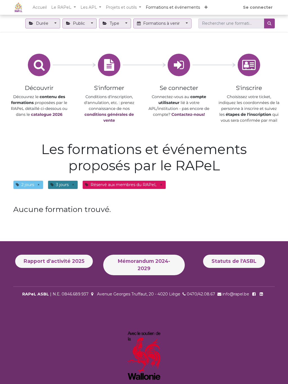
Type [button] (114, 23)
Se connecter (258, 7)
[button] (206, 7)
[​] (262, 294)
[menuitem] (39, 7)
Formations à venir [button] (161, 23)
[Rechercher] (269, 23)
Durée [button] (42, 23)
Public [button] (79, 23)
